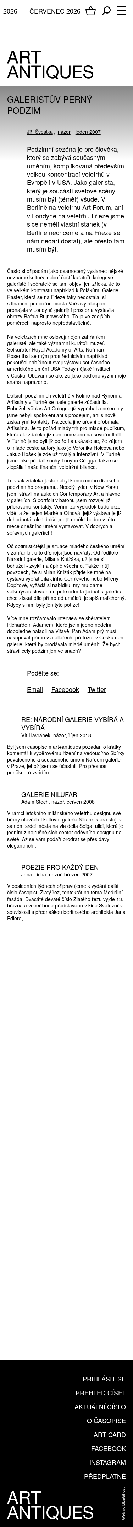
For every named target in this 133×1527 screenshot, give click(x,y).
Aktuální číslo (100, 1406)
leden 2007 (88, 131)
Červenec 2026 (55, 10)
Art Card (110, 1434)
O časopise (106, 1420)
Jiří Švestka (40, 131)
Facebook (108, 1448)
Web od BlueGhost (123, 1503)
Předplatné (105, 1476)
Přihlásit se (104, 1378)
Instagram (107, 1462)
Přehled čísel (101, 1392)
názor (64, 131)
